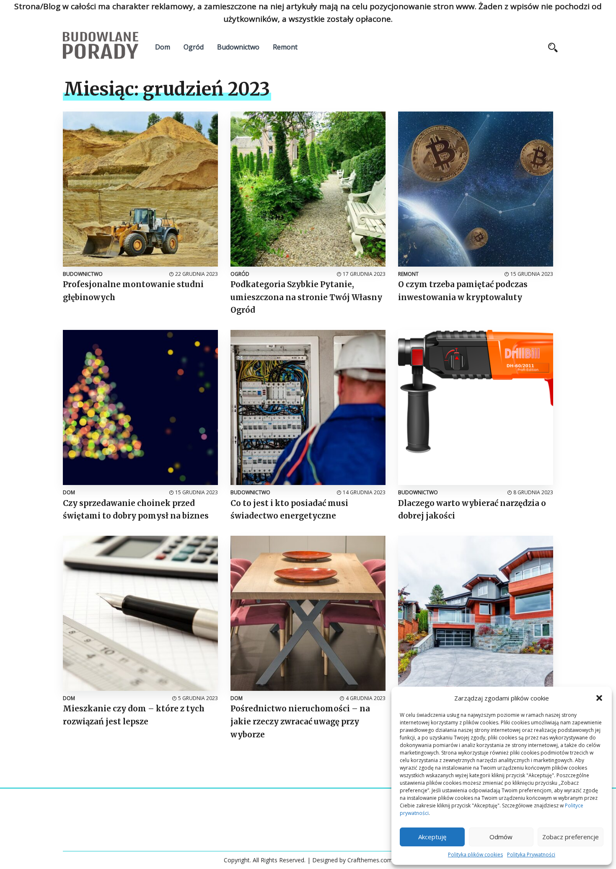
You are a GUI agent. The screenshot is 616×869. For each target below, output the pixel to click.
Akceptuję (432, 837)
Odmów (500, 837)
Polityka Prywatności (531, 854)
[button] (599, 698)
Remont (285, 47)
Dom (162, 47)
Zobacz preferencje (570, 837)
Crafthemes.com (370, 860)
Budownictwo (238, 47)
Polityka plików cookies (475, 854)
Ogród (194, 47)
